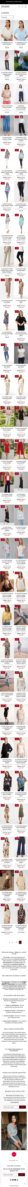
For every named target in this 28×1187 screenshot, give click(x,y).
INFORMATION (13, 1160)
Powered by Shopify (14, 1185)
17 (16, 942)
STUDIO (5, 6)
